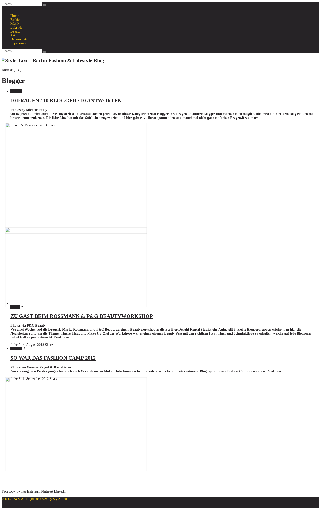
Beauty (15, 31)
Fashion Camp (237, 371)
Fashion (15, 19)
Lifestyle (16, 27)
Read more (250, 118)
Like (14, 345)
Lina (63, 118)
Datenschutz (19, 39)
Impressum (18, 43)
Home (14, 15)
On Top (7, 506)
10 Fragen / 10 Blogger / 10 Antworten (65, 100)
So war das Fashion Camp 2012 (53, 358)
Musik (14, 23)
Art (12, 35)
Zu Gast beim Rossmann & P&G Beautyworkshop (81, 316)
